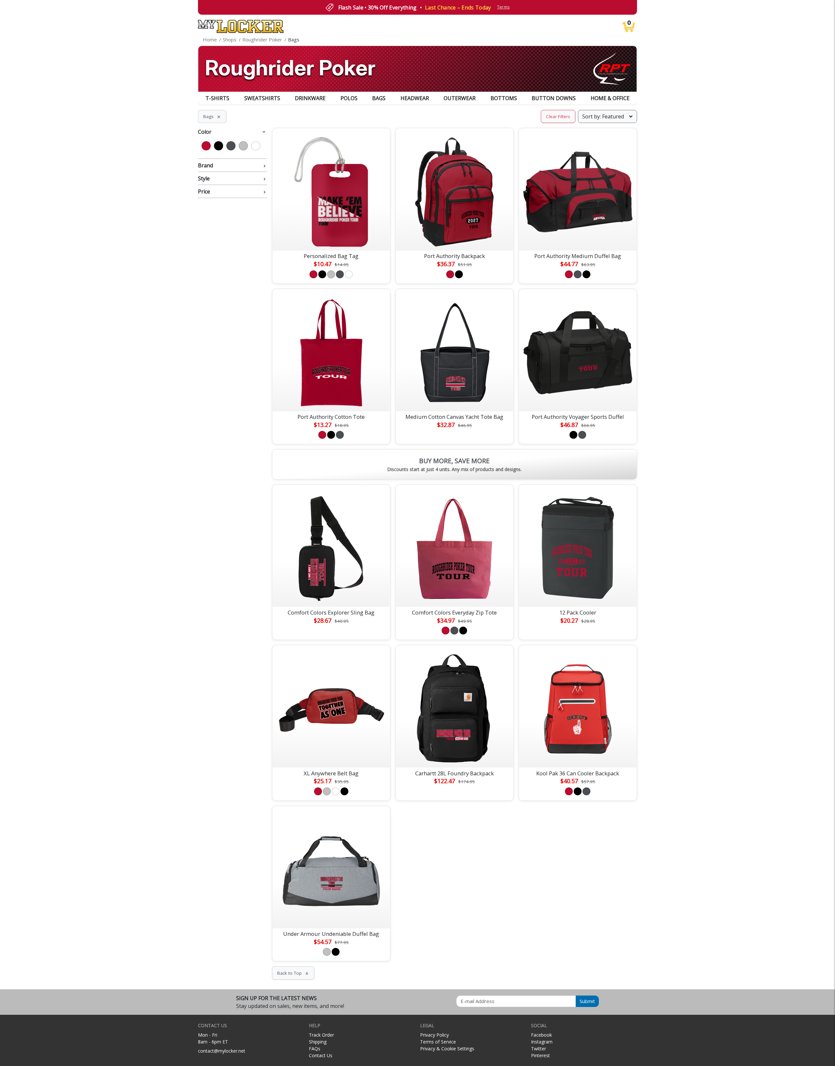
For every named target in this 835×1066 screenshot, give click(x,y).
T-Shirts (217, 98)
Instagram (542, 1042)
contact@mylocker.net (221, 1051)
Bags (379, 98)
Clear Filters (558, 116)
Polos (349, 98)
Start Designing (331, 238)
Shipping (317, 1042)
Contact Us (320, 1055)
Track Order (321, 1035)
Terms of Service (438, 1042)
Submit (587, 1001)
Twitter (538, 1048)
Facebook (541, 1035)
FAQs (314, 1048)
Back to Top (293, 973)
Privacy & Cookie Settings (447, 1048)
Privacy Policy (434, 1035)
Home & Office (610, 98)
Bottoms (504, 98)
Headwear (415, 98)
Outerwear (460, 98)
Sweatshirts (262, 98)
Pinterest (540, 1055)
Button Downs (554, 98)
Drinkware (310, 98)
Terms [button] (503, 7)
